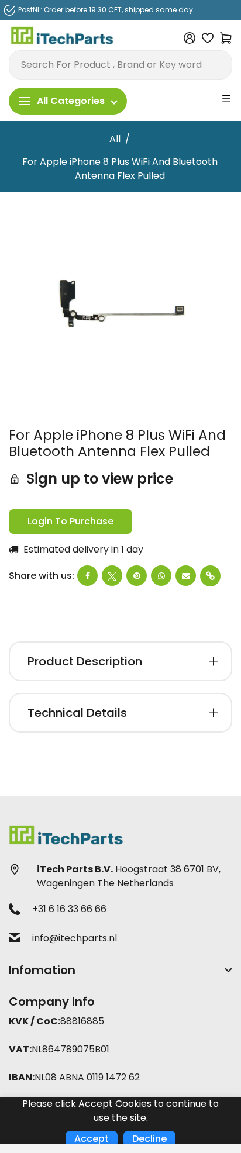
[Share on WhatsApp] (161, 575)
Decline (149, 1138)
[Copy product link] (210, 575)
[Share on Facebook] (87, 575)
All (114, 139)
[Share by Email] (185, 575)
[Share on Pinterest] (136, 575)
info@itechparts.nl (74, 938)
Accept (91, 1138)
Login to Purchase (70, 521)
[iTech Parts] (62, 37)
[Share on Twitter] (112, 575)
